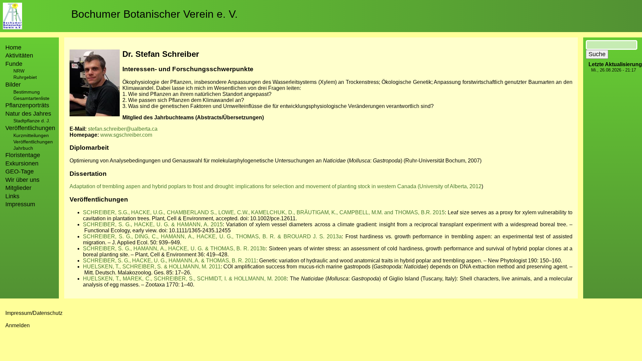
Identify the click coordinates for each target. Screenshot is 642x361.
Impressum (20, 204)
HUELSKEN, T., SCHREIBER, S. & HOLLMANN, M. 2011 (152, 266)
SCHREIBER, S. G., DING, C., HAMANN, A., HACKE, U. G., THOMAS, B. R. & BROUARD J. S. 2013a (212, 236)
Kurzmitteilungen (31, 135)
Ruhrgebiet (25, 77)
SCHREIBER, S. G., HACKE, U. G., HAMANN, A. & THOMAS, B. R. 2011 (169, 260)
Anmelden (17, 325)
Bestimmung (26, 92)
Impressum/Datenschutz (34, 313)
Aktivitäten (19, 55)
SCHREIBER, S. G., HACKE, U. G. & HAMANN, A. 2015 (153, 224)
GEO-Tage (19, 171)
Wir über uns (22, 179)
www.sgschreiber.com (126, 135)
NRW (18, 71)
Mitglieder (18, 188)
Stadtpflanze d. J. (31, 120)
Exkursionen (21, 163)
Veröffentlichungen (33, 141)
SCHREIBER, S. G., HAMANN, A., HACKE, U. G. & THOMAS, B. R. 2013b (174, 248)
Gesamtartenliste (31, 98)
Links (12, 196)
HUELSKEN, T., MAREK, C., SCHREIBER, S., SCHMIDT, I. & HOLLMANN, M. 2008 (185, 278)
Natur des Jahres (28, 113)
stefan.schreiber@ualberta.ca (122, 129)
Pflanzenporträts (27, 105)
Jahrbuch (23, 148)
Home (13, 47)
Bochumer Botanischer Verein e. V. (154, 14)
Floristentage (22, 155)
